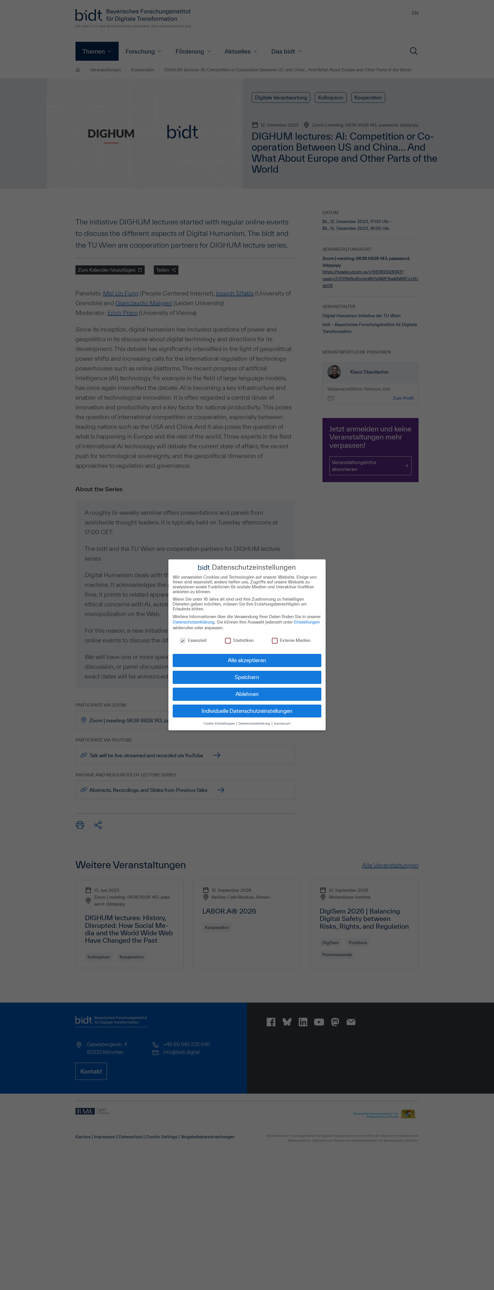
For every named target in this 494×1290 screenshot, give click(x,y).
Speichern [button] (247, 677)
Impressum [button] (282, 723)
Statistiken (243, 640)
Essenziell (197, 640)
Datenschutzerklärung (193, 622)
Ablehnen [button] (247, 694)
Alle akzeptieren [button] (247, 660)
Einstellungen (307, 622)
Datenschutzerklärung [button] (254, 723)
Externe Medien (295, 640)
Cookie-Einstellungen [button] (220, 723)
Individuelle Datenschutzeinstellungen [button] (247, 711)
